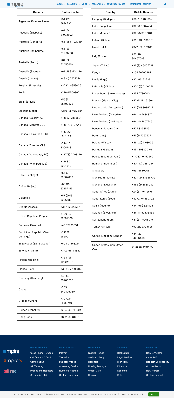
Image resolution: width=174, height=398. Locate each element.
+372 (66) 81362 (71, 250)
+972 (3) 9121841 (142, 47)
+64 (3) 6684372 (142, 114)
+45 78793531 (69, 225)
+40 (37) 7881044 (143, 163)
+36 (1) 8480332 (142, 19)
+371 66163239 (141, 79)
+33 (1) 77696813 (71, 268)
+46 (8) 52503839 (143, 212)
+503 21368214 (70, 243)
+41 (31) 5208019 (142, 219)
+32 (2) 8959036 (71, 85)
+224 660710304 (71, 309)
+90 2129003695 (142, 226)
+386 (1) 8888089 (142, 184)
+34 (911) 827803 (142, 205)
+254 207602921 (142, 72)
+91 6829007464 (142, 33)
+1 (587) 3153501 (71, 117)
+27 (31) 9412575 (142, 191)
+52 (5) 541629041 (143, 100)
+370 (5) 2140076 (142, 86)
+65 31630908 (141, 170)
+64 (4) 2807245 (142, 121)
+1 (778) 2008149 (71, 154)
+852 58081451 (70, 317)
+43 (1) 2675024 (71, 78)
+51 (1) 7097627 (141, 135)
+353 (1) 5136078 (142, 40)
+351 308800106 (142, 149)
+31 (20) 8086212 (142, 107)
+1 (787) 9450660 (142, 156)
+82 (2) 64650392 (143, 198)
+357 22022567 (70, 206)
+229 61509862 (70, 92)
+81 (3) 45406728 (142, 65)
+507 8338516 (140, 128)
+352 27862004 (141, 93)
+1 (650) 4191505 (142, 247)
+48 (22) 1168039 (142, 142)
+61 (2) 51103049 (71, 41)
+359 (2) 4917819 (71, 110)
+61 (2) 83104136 (71, 71)
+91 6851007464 (142, 26)
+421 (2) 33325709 (143, 177)
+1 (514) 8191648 (71, 124)
